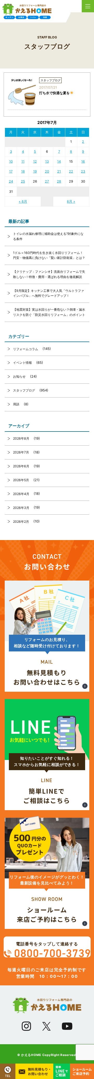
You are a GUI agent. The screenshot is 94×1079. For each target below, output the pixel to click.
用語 (16, 404)
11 (23, 161)
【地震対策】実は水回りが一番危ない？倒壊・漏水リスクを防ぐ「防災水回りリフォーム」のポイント (49, 312)
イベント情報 (22, 363)
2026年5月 (21, 480)
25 (23, 181)
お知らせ (19, 376)
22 (71, 171)
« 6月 (23, 201)
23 (83, 171)
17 (11, 171)
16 (83, 161)
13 (47, 161)
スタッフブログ (24, 390)
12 (35, 161)
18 (23, 171)
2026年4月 (21, 494)
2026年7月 (21, 452)
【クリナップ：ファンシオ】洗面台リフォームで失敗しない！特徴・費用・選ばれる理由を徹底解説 (49, 274)
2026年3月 (21, 508)
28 (59, 181)
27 (47, 181)
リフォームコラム (25, 349)
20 (47, 171)
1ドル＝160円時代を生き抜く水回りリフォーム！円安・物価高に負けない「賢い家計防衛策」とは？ (49, 255)
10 (11, 161)
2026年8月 (21, 438)
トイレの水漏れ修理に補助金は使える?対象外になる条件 (48, 236)
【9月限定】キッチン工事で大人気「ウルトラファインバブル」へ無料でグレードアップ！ (48, 293)
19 (35, 171)
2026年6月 (21, 466)
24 (11, 181)
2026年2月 (21, 522)
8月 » (71, 201)
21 (59, 171)
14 (59, 161)
